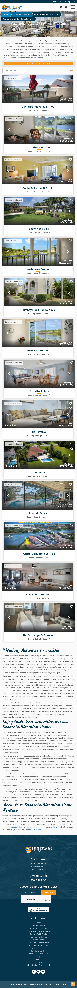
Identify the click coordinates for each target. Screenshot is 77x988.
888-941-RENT (39, 880)
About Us (38, 962)
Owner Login (56, 2)
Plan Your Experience (38, 954)
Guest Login (67, 2)
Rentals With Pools (38, 934)
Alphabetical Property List (38, 965)
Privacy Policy (60, 984)
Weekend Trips (38, 948)
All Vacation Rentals (21, 14)
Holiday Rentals (38, 939)
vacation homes (36, 830)
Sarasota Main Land (12, 78)
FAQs (38, 959)
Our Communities (38, 951)
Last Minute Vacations (38, 945)
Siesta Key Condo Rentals (38, 931)
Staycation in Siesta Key (38, 942)
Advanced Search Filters (38, 63)
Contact (53, 7)
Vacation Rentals (38, 925)
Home (5, 14)
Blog (39, 956)
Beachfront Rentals (38, 928)
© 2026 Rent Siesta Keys (22, 984)
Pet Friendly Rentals (38, 937)
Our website (12, 827)
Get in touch (57, 827)
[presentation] (36, 899)
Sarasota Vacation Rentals (46, 14)
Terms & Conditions (43, 984)
